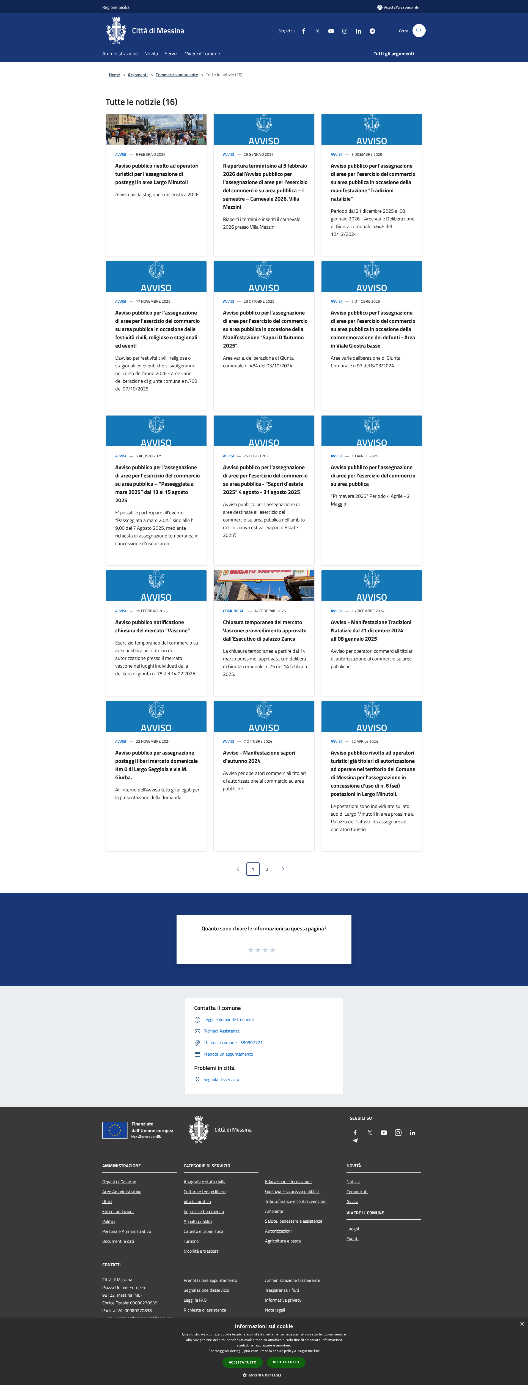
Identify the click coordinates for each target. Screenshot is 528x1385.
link (317, 1350)
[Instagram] (342, 30)
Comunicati (233, 611)
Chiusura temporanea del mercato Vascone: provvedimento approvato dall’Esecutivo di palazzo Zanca (265, 630)
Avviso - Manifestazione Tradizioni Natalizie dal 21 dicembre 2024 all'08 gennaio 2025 (371, 630)
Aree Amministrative (121, 1191)
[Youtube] (328, 30)
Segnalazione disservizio (206, 1290)
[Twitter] (315, 30)
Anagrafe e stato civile (205, 1181)
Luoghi (352, 1228)
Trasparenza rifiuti (282, 1290)
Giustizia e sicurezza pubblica (292, 1191)
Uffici (107, 1201)
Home (114, 74)
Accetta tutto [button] (243, 1362)
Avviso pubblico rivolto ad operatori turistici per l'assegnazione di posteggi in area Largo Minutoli (157, 173)
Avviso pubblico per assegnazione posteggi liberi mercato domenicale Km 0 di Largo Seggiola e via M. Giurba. (156, 765)
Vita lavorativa (197, 1201)
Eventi (352, 1238)
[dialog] (264, 1351)
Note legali (275, 1310)
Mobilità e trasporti (201, 1251)
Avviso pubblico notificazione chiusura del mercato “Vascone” (152, 626)
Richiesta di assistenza (205, 1310)
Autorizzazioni (278, 1231)
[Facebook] (301, 30)
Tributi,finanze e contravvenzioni (295, 1201)
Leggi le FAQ (195, 1300)
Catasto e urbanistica (203, 1231)
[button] (264, 1375)
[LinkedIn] (356, 30)
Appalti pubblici (198, 1221)
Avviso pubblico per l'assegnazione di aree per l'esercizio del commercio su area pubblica (373, 475)
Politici (108, 1221)
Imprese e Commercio (204, 1211)
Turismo (191, 1241)
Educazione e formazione (288, 1181)
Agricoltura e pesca (283, 1241)
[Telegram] (370, 30)
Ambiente (274, 1211)
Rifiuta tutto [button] (286, 1362)
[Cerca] (419, 30)
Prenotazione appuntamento (210, 1280)
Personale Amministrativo (126, 1231)
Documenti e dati (118, 1241)
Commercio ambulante (177, 74)
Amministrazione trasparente (292, 1280)
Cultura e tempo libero (205, 1191)
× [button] (522, 1324)
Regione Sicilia (116, 7)
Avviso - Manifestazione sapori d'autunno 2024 (259, 756)
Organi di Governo (119, 1181)
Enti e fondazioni (118, 1211)
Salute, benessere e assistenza (293, 1221)
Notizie (353, 1181)
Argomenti (138, 74)
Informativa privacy (283, 1300)
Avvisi (120, 154)
